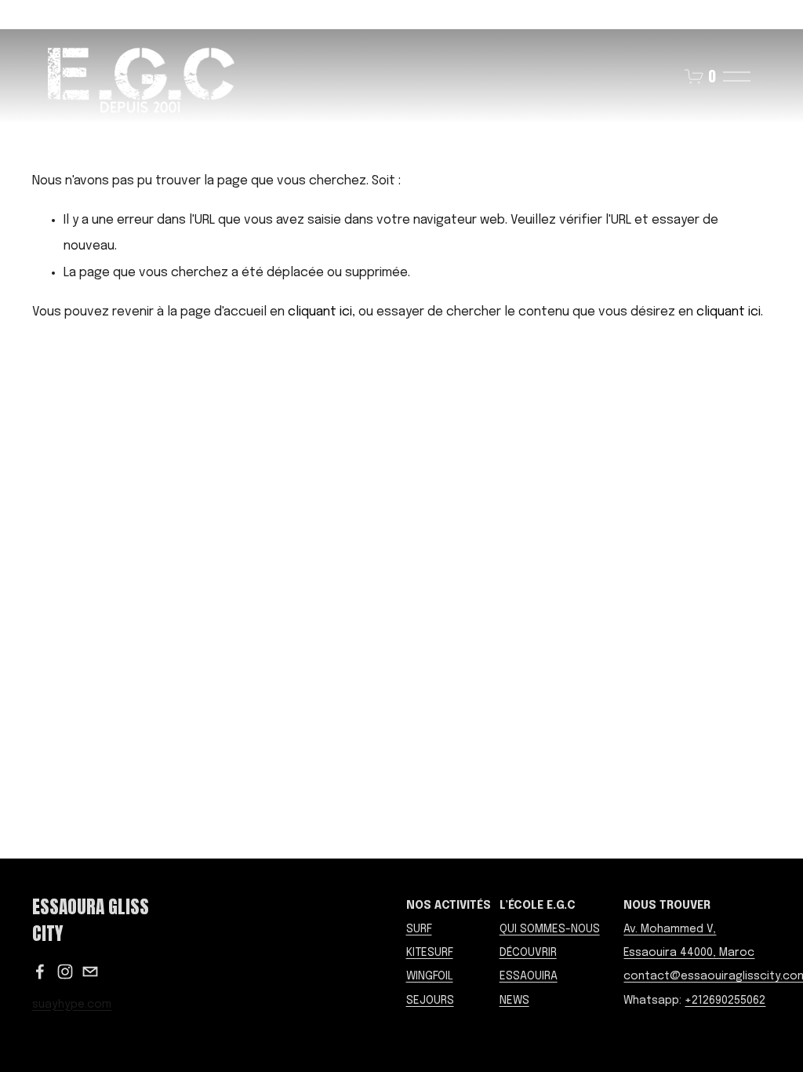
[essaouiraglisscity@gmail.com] (90, 971)
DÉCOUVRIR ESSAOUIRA (529, 964)
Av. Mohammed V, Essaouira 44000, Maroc (688, 941)
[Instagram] (65, 971)
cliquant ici (320, 312)
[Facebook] (40, 971)
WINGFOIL (429, 976)
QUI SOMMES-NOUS (550, 929)
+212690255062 (725, 1000)
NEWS (514, 1000)
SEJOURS (430, 1000)
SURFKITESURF (429, 941)
